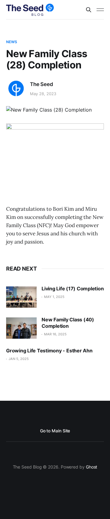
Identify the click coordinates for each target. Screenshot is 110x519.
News (11, 42)
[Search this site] (88, 9)
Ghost (91, 466)
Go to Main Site (55, 430)
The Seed (41, 84)
